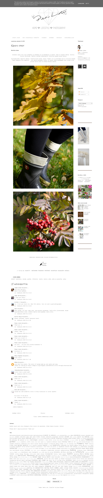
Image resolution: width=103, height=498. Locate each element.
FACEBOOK (44, 37)
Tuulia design (64, 472)
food (86, 443)
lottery (55, 454)
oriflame (59, 460)
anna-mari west (24, 436)
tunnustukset (44, 472)
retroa (15, 464)
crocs (32, 442)
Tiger (89, 470)
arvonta (43, 436)
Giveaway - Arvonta (87, 234)
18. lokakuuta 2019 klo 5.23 (23, 397)
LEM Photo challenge (66, 452)
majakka (15, 455)
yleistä (44, 475)
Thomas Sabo (84, 470)
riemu (33, 464)
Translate (83, 106)
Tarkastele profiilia (84, 59)
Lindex (91, 452)
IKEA (71, 446)
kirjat (22, 450)
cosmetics (23, 442)
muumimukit (86, 457)
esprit (32, 443)
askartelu (48, 436)
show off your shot (57, 466)
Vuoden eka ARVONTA (87, 227)
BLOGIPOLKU (54, 270)
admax (72, 435)
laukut (30, 452)
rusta (51, 464)
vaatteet (23, 473)
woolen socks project (22, 475)
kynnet (84, 450)
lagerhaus (12, 452)
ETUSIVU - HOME (16, 37)
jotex (34, 448)
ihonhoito (61, 446)
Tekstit (82, 92)
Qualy (52, 463)
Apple (34, 436)
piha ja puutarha (57, 279)
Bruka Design (86, 438)
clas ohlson (60, 440)
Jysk (50, 448)
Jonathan (30, 448)
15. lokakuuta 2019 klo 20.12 (23, 367)
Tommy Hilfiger (22, 472)
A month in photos (49, 435)
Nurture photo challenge (24, 460)
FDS (67, 443)
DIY (75, 442)
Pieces (47, 461)
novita (82, 458)
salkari (69, 464)
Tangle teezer (64, 469)
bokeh (70, 438)
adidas (68, 435)
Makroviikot (22, 455)
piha (50, 279)
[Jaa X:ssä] (16, 277)
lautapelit (35, 452)
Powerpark (41, 463)
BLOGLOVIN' (61, 270)
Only (56, 460)
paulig (11, 461)
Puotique (46, 463)
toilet (16, 472)
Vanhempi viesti (69, 413)
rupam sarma (18, 287)
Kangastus (54, 448)
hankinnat (64, 445)
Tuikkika (38, 472)
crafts (28, 442)
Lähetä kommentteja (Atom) (45, 416)
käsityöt (90, 450)
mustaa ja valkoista (65, 457)
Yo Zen (53, 475)
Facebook (46, 443)
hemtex (76, 445)
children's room (43, 440)
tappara (70, 469)
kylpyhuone (79, 450)
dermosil (54, 442)
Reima (87, 463)
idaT (57, 446)
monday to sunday (28, 457)
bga (41, 438)
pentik (14, 461)
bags (83, 436)
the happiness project (39, 470)
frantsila (91, 443)
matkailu (64, 455)
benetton (38, 438)
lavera (40, 452)
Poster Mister (28, 463)
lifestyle (35, 279)
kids (11, 450)
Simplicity (75, 466)
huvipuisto (33, 446)
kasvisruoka (64, 448)
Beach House (17, 438)
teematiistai (90, 469)
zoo (71, 475)
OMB (53, 460)
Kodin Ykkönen (37, 450)
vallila (28, 473)
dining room (66, 442)
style (51, 468)
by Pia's (27, 440)
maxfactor (70, 455)
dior (72, 442)
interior (13, 448)
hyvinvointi (39, 446)
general (25, 445)
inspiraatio (84, 446)
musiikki (57, 457)
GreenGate (40, 445)
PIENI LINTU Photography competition (60, 461)
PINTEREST (51, 37)
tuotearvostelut (53, 472)
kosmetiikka (51, 450)
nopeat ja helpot (60, 458)
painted (86, 460)
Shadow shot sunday (19, 466)
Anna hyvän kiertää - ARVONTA (87, 213)
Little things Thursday (22, 454)
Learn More (81, 3)
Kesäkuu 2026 (82, 175)
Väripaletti (85, 473)
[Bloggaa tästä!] (15, 277)
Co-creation (72, 440)
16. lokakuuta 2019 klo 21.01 (23, 380)
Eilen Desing (82, 442)
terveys (18, 470)
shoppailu (41, 466)
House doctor (87, 445)
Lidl (74, 452)
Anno (31, 436)
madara (91, 454)
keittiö (78, 448)
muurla (92, 457)
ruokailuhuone (44, 464)
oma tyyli (49, 460)
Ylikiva (49, 475)
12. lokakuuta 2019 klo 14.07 (23, 299)
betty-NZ (17, 389)
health (72, 445)
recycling (83, 463)
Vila (62, 473)
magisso (11, 455)
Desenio (60, 442)
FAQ (49, 443)
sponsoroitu (39, 468)
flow (75, 443)
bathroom (12, 438)
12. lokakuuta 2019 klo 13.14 (23, 293)
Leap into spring (49, 452)
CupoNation (49, 442)
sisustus (86, 466)
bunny (91, 438)
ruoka (37, 464)
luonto (41, 279)
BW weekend (21, 440)
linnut (12, 454)
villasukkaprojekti (68, 473)
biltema (44, 438)
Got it (87, 3)
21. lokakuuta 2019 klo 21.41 (23, 404)
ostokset (69, 460)
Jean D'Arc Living (24, 448)
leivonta (57, 452)
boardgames (65, 438)
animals (17, 436)
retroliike (20, 464)
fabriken (41, 443)
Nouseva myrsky (76, 458)
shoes (26, 466)
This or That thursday (74, 470)
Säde (42, 469)
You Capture (64, 475)
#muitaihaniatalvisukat (27, 435)
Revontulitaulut (27, 464)
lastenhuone (24, 452)
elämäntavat (24, 443)
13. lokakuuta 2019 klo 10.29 (23, 313)
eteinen (36, 443)
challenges (34, 440)
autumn (24, 279)
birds (53, 438)
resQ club (12, 464)
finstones (71, 443)
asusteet (61, 436)
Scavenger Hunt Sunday (83, 464)
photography (38, 461)
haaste (45, 445)
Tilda (92, 470)
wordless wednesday (34, 475)
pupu (49, 463)
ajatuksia (18, 279)
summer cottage (64, 468)
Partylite (91, 460)
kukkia (73, 450)
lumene (60, 454)
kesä (87, 448)
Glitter (30, 445)
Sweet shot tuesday (21, 469)
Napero (24, 458)
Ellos (92, 442)
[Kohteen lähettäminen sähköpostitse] (14, 277)
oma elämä (42, 460)
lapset (15, 452)
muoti (49, 457)
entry (28, 443)
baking (87, 437)
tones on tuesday (30, 472)
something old (30, 468)
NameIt (21, 458)
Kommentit (83, 94)
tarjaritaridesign (76, 469)
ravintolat (77, 463)
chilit (50, 440)
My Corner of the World (21, 395)
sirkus (80, 466)
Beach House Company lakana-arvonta (87, 207)
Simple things (68, 466)
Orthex (63, 460)
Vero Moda (49, 473)
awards (79, 436)
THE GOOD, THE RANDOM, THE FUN (50, 257)
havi (68, 445)
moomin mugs (37, 457)
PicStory (44, 461)
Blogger (62, 487)
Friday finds (13, 445)
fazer (65, 443)
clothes (66, 440)
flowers (80, 444)
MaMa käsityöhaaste (40, 455)
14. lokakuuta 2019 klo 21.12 (23, 333)
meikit (87, 455)
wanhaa (91, 473)
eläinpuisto (17, 443)
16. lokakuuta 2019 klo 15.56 (23, 374)
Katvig (68, 448)
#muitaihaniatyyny (37, 435)
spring (46, 468)
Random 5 (67, 463)
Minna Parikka (21, 457)
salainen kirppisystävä (62, 464)
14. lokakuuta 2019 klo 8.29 (23, 320)
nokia (52, 458)
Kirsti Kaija (18, 316)
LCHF (43, 452)
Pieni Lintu (18, 323)
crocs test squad (39, 442)
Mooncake (44, 457)
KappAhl (59, 448)
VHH (53, 473)
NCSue (16, 362)
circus (54, 440)
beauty (23, 438)
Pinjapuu (17, 463)
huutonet (28, 446)
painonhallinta (80, 460)
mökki (11, 458)
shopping (48, 466)
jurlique (41, 448)
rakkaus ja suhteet (59, 463)
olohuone (35, 460)
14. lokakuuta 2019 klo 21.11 (23, 326)
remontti (91, 463)
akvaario (83, 435)
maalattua (76, 454)
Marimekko (48, 455)
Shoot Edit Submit (33, 466)
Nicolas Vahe (47, 458)
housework (18, 446)
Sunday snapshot (73, 468)
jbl (19, 448)
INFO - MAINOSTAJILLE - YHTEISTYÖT (31, 37)
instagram (90, 446)
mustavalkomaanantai (76, 457)
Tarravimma (83, 469)
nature (45, 279)
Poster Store (34, 463)
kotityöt (57, 450)
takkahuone (53, 469)
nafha (14, 458)
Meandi (74, 455)
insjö (79, 446)
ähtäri (73, 475)
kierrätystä (16, 450)
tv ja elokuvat (78, 472)
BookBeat (74, 438)
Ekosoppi (88, 442)
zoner (69, 475)
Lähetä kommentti (18, 407)
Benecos (34, 438)
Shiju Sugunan (18, 355)
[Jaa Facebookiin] (18, 277)
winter (13, 475)
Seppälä (11, 466)
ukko (84, 472)
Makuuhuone (31, 455)
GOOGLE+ (67, 270)
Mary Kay (60, 455)
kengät (83, 448)
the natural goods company (54, 470)
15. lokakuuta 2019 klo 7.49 (23, 359)
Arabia (38, 436)
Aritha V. (18, 302)
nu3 (86, 458)
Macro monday (84, 454)
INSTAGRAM (59, 37)
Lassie (19, 452)
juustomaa (46, 448)
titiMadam (12, 472)
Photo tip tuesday (29, 461)
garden (29, 279)
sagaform (55, 464)
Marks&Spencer (54, 455)
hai (49, 445)
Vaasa (11, 473)
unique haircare (89, 472)
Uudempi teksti (16, 413)
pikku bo (12, 463)
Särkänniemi (47, 469)
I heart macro (46, 446)
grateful (35, 445)
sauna (73, 464)
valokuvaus (44, 473)
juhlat (36, 448)
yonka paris (57, 475)
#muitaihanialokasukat (15, 435)
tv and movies (71, 472)
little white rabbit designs (37, 454)
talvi (58, 469)
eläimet (12, 443)
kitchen (27, 450)
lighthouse (87, 452)
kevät (91, 448)
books (78, 438)
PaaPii (74, 460)
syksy (64, 279)
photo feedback (20, 461)
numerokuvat (90, 458)
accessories (63, 435)
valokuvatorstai (35, 473)
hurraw (23, 446)
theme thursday (64, 470)
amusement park (89, 435)
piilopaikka (90, 461)
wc (10, 475)
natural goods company (31, 458)
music (53, 457)
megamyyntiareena (81, 455)
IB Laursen (53, 446)
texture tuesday (25, 470)
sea (92, 464)
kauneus (73, 448)
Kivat (32, 450)
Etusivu (43, 413)
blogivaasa (59, 438)
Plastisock (22, 463)
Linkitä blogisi (86, 220)
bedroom (28, 438)
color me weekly (80, 440)
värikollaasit (78, 473)
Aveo (71, 436)
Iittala (67, 446)
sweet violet (32, 469)
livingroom (49, 454)
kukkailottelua (65, 450)
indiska (75, 446)
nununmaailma (13, 460)
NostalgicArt (68, 458)
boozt (82, 438)
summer (56, 468)
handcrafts (56, 445)
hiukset (80, 445)
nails (18, 458)
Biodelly (49, 438)
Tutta (59, 472)
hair (51, 445)
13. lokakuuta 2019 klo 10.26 (23, 306)
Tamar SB (17, 295)
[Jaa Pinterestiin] (19, 277)
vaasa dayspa (17, 473)
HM (83, 445)
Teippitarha (12, 470)
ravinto (71, 463)
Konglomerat (44, 450)
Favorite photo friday (56, 443)
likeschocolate (19, 370)
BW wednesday (13, 440)
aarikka (58, 435)
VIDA (56, 473)
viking (58, 473)
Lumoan (64, 454)
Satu (16, 308)
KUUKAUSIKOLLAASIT (69, 37)
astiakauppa (55, 436)
